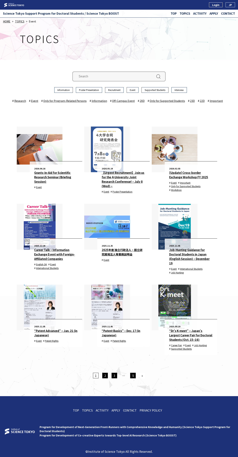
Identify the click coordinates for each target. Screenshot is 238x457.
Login (215, 5)
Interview (179, 89)
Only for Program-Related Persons (65, 101)
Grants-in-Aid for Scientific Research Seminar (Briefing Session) (52, 177)
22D (202, 101)
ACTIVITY (200, 13)
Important (216, 101)
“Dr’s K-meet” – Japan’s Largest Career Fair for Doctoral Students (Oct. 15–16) (190, 335)
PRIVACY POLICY (151, 410)
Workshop (176, 189)
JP (230, 5)
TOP (174, 13)
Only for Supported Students (167, 101)
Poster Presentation (89, 89)
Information (63, 89)
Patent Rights (51, 340)
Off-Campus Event (123, 101)
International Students (47, 268)
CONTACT (228, 13)
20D (142, 101)
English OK (41, 264)
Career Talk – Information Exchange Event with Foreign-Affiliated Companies (54, 254)
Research (20, 101)
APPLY (214, 13)
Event (132, 89)
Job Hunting (177, 272)
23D (192, 101)
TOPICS (185, 13)
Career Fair (176, 345)
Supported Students (155, 89)
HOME (6, 21)
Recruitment (114, 89)
